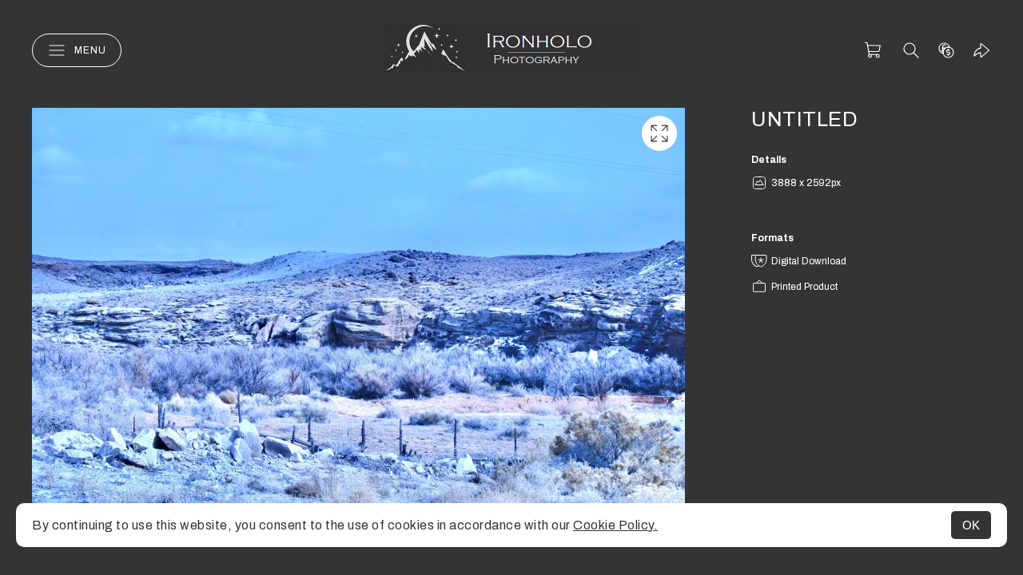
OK (971, 525)
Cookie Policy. (615, 525)
